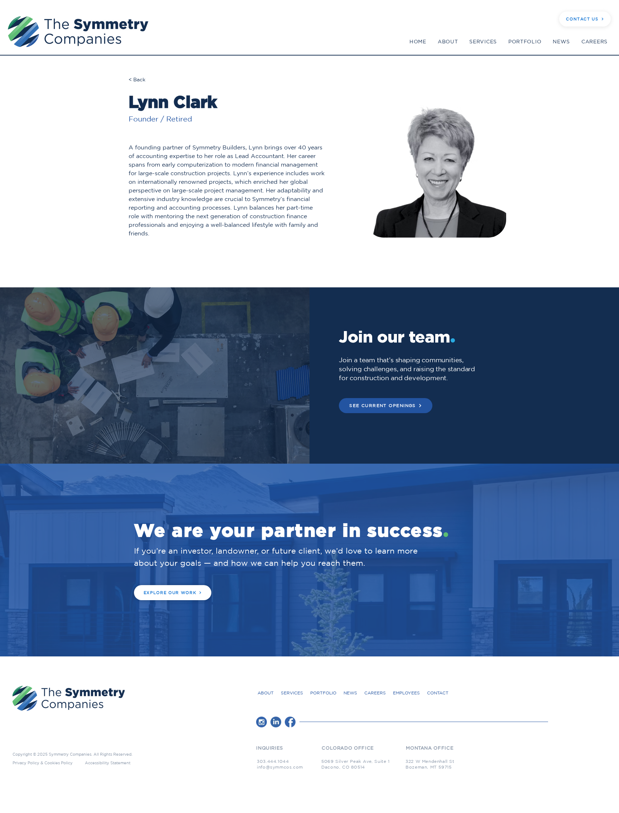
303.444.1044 (273, 761)
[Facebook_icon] (290, 722)
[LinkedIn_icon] (275, 722)
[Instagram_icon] (261, 722)
